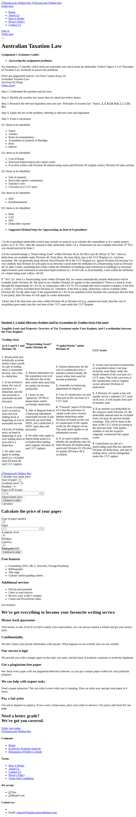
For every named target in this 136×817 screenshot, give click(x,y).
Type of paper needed (13, 518)
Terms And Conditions (21, 778)
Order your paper (11, 728)
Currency (6, 541)
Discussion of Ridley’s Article (25, 751)
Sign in (5, 30)
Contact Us (14, 24)
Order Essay (8, 85)
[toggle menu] (2, 38)
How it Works (16, 18)
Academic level (10, 532)
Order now (7, 6)
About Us (13, 15)
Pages (4, 525)
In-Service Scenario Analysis (24, 748)
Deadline (6, 538)
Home (11, 12)
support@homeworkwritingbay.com (36, 812)
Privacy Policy (16, 21)
